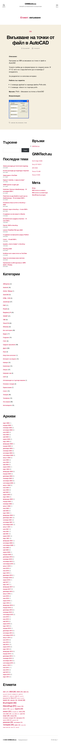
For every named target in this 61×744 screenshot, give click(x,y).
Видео (5, 334)
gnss (21, 696)
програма (20, 718)
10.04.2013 (37, 48)
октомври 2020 (7, 543)
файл (17, 725)
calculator (15, 694)
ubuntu (13, 700)
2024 (20, 692)
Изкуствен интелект (9, 355)
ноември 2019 (7, 559)
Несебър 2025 (7, 249)
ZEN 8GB (35, 168)
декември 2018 (7, 575)
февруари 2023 (8, 499)
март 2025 (6, 441)
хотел (23, 725)
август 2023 (6, 485)
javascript (6, 698)
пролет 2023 (7, 720)
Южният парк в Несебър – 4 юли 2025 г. (15, 209)
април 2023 (6, 494)
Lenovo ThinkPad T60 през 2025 (13, 230)
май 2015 (6, 621)
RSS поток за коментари (40, 193)
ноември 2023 (7, 478)
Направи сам (7, 373)
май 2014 (6, 644)
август (6, 709)
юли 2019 (6, 568)
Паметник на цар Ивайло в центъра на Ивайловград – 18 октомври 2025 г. (15, 197)
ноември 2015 (7, 612)
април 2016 (6, 601)
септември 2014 (8, 635)
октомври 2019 (7, 561)
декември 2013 (7, 656)
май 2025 (6, 437)
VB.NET (5, 316)
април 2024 (6, 467)
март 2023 (6, 497)
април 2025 (6, 439)
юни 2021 (6, 531)
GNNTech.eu (36, 146)
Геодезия (6, 337)
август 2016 (6, 594)
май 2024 (6, 464)
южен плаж (6, 727)
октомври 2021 (7, 522)
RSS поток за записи (38, 190)
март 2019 (6, 573)
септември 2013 (8, 663)
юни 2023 (6, 490)
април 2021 (6, 536)
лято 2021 (7, 714)
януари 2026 (7, 425)
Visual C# (6, 323)
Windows (6, 327)
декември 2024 (7, 448)
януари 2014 (7, 654)
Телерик (5, 395)
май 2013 (6, 672)
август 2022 (6, 506)
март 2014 (6, 649)
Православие (7, 387)
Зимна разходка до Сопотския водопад (15, 166)
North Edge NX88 (37, 161)
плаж (13, 716)
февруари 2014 (8, 651)
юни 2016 (6, 598)
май (22, 714)
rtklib (18, 698)
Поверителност (23, 740)
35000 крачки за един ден (11, 185)
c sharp (11, 696)
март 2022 (6, 513)
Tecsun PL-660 (36, 171)
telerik (6, 700)
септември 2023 (8, 483)
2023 (12, 691)
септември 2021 (8, 524)
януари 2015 (7, 628)
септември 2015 (8, 614)
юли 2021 (6, 529)
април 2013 (6, 674)
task (22, 698)
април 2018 (6, 580)
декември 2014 (7, 631)
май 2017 (6, 582)
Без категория (7, 330)
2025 (25, 692)
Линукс (5, 370)
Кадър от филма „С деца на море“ (14, 180)
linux (14, 698)
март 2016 (6, 603)
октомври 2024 (7, 453)
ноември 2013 (7, 658)
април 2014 (6, 647)
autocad (13, 123)
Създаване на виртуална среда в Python (16, 235)
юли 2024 (6, 460)
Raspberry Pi (7, 312)
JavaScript (6, 302)
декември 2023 (7, 476)
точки (25, 123)
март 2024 (6, 469)
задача (19, 709)
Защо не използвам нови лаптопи (13, 258)
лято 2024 (15, 714)
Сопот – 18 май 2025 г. (10, 239)
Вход (33, 188)
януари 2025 (7, 446)
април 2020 (6, 552)
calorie (20, 694)
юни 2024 (6, 462)
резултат (15, 720)
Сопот (5, 391)
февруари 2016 (8, 605)
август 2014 (6, 637)
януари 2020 (7, 554)
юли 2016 (6, 596)
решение (8, 722)
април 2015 (6, 624)
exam (17, 696)
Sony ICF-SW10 (36, 164)
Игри (4, 352)
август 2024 (6, 458)
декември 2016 (7, 591)
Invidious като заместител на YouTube (15, 253)
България (10, 702)
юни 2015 (6, 619)
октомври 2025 (7, 430)
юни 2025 (6, 435)
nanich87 (27, 48)
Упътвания (6, 402)
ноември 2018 (7, 578)
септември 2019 (8, 564)
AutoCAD (6, 295)
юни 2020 (6, 548)
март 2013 (6, 677)
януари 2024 (7, 474)
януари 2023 (7, 501)
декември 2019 (7, 557)
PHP (4, 305)
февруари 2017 (8, 587)
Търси (25, 150)
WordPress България (39, 195)
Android (5, 287)
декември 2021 (7, 518)
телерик (8, 724)
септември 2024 (8, 455)
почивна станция (9, 718)
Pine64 (5, 309)
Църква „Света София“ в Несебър (14, 244)
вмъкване (20, 123)
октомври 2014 (7, 633)
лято (22, 711)
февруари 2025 (8, 444)
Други (5, 348)
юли (13, 727)
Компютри (6, 366)
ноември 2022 (7, 504)
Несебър (9, 705)
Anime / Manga (7, 291)
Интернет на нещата (9, 359)
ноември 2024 (7, 451)
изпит (7, 711)
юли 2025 (6, 432)
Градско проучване (9, 345)
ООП (4, 377)
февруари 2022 (8, 515)
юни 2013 (6, 670)
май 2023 (6, 492)
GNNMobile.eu (30, 4)
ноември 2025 (7, 428)
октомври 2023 (7, 481)
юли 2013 (6, 667)
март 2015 (6, 626)
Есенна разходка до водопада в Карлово (16, 171)
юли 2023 (6, 488)
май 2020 (6, 550)
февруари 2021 (8, 541)
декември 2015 (7, 610)
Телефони (6, 398)
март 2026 (6, 423)
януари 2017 (7, 589)
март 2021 (6, 538)
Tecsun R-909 (36, 175)
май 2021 (6, 534)
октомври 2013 (7, 661)
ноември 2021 (7, 520)
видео (12, 709)
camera (6, 696)
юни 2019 (6, 571)
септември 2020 (8, 545)
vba (17, 123)
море (6, 716)
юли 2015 (6, 617)
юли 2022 (6, 508)
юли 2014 (6, 640)
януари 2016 (7, 608)
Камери (5, 362)
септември (18, 722)
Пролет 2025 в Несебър (10, 225)
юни (17, 727)
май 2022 (6, 511)
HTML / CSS (6, 298)
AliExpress (6, 284)
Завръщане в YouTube (10, 175)
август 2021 (6, 527)
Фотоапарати (7, 405)
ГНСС (5, 341)
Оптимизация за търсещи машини (14, 380)
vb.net (21, 700)
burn (9, 694)
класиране (15, 711)
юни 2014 (6, 642)
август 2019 (6, 566)
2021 (6, 692)
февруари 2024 (8, 471)
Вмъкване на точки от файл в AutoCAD (30, 40)
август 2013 (6, 665)
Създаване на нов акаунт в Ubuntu (14, 214)
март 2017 (6, 584)
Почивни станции (8, 384)
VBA (30, 31)
